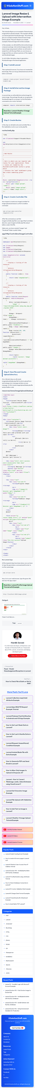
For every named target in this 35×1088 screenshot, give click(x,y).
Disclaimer (6, 1042)
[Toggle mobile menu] (30, 6)
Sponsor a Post (7, 1065)
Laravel (20, 623)
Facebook (6, 1072)
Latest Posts (7, 1049)
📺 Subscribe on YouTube (17, 656)
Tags (4, 1052)
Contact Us (6, 1039)
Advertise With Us (8, 1062)
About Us (6, 1036)
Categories (6, 1055)
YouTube (5, 1077)
